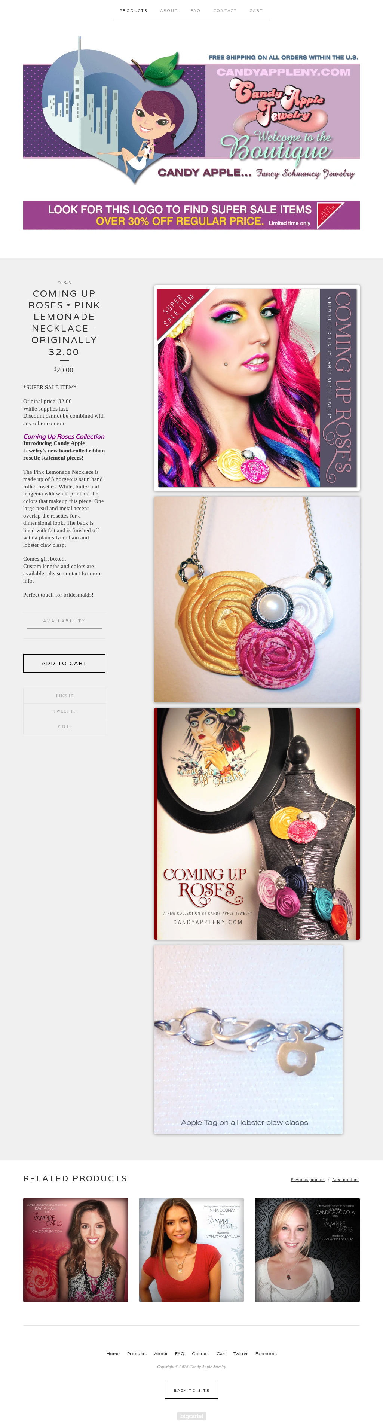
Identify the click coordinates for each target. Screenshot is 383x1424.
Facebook (266, 1353)
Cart (256, 11)
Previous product (308, 1179)
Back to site (191, 1390)
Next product (345, 1179)
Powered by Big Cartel (191, 1416)
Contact (225, 11)
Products (133, 11)
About (169, 11)
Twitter (240, 1353)
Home (113, 1353)
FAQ (196, 11)
